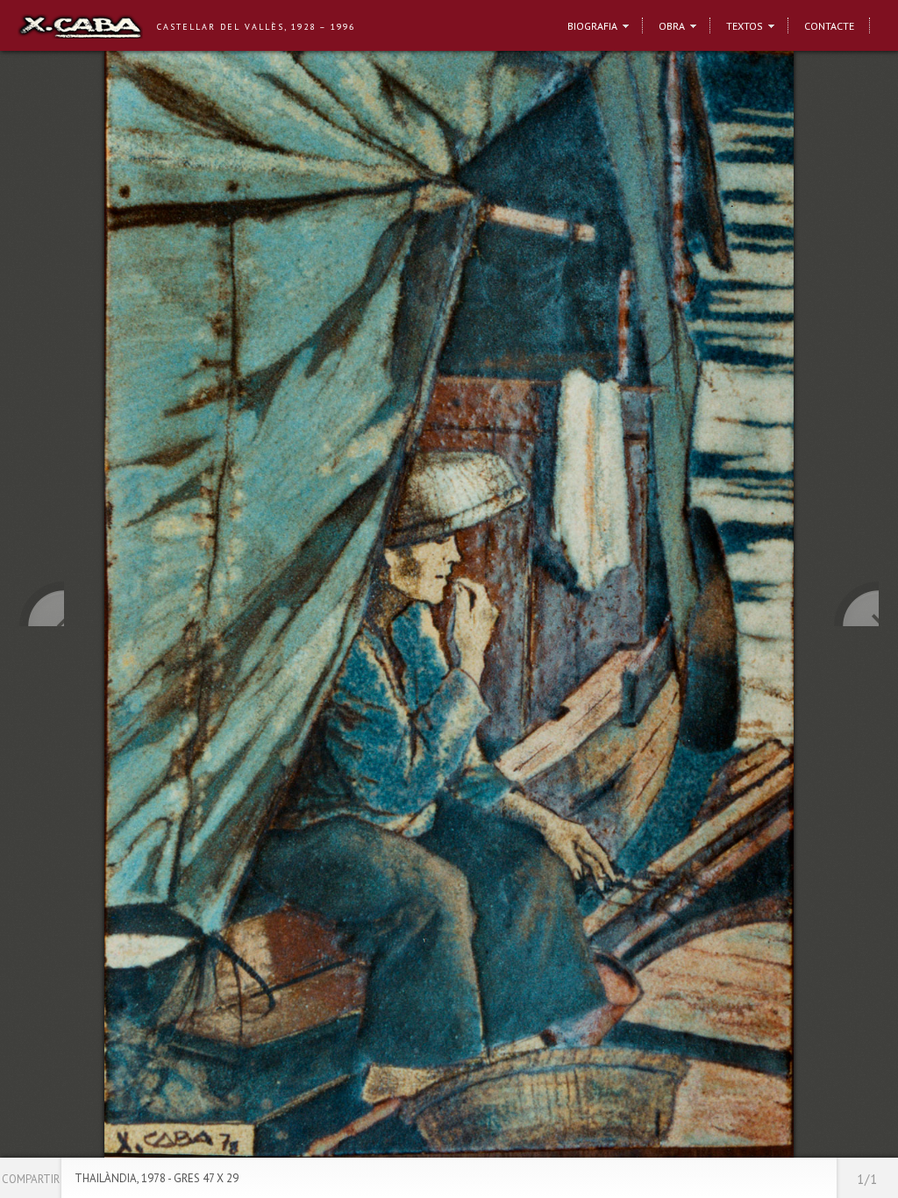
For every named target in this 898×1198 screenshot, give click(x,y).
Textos (744, 25)
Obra (672, 25)
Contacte (829, 25)
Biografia (592, 25)
